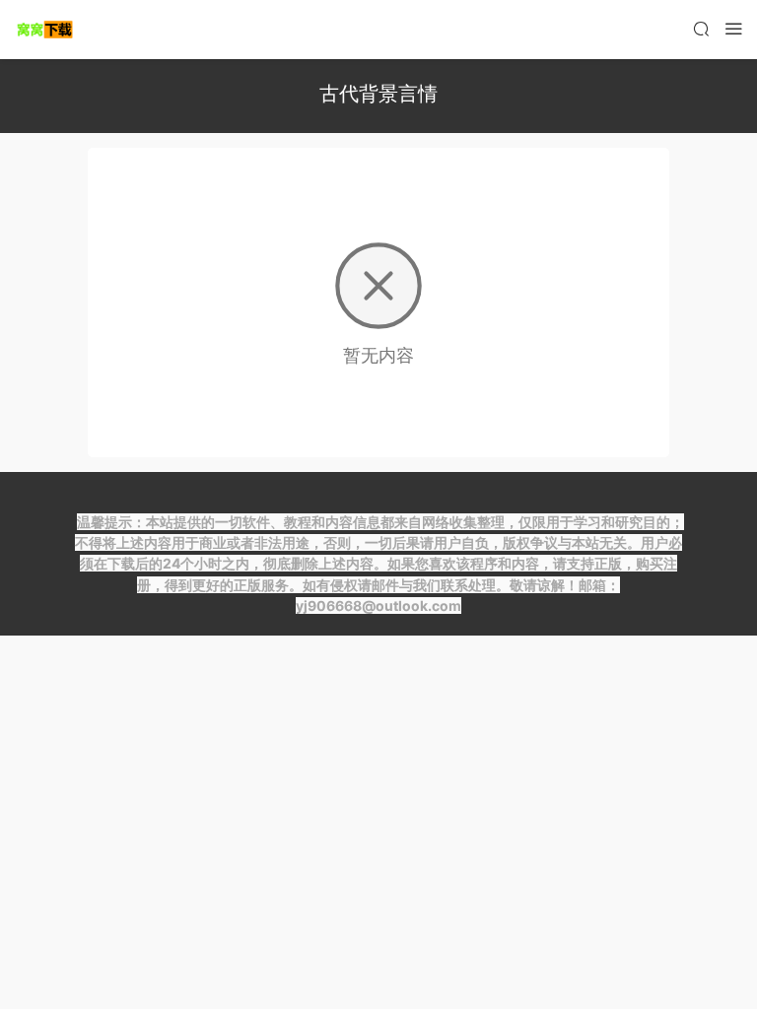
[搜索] (701, 28)
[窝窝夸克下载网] (44, 29)
